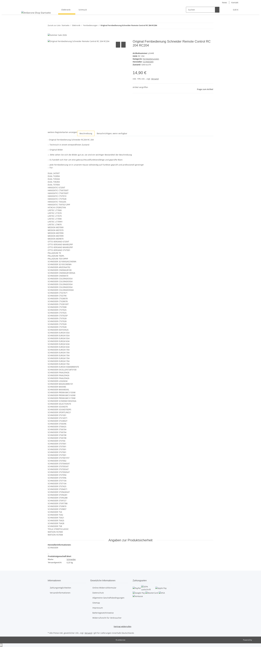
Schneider (71, 559)
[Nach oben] (1, 645)
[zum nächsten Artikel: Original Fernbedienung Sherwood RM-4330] (164, 26)
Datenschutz (98, 592)
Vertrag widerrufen (122, 626)
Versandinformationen (60, 592)
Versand (155, 79)
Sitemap (96, 602)
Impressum (97, 607)
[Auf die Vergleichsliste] (118, 45)
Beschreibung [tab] (86, 133)
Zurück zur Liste (54, 25)
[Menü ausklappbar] (24, 7)
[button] (224, 9)
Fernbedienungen (151, 59)
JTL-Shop (255, 640)
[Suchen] (217, 10)
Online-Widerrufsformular (104, 587)
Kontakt (234, 2)
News (224, 2)
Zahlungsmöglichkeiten (60, 587)
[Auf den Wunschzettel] (123, 45)
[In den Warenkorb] (50, 38)
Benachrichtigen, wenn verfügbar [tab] (112, 133)
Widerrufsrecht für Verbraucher (107, 618)
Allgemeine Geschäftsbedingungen (108, 597)
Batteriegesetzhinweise (103, 612)
